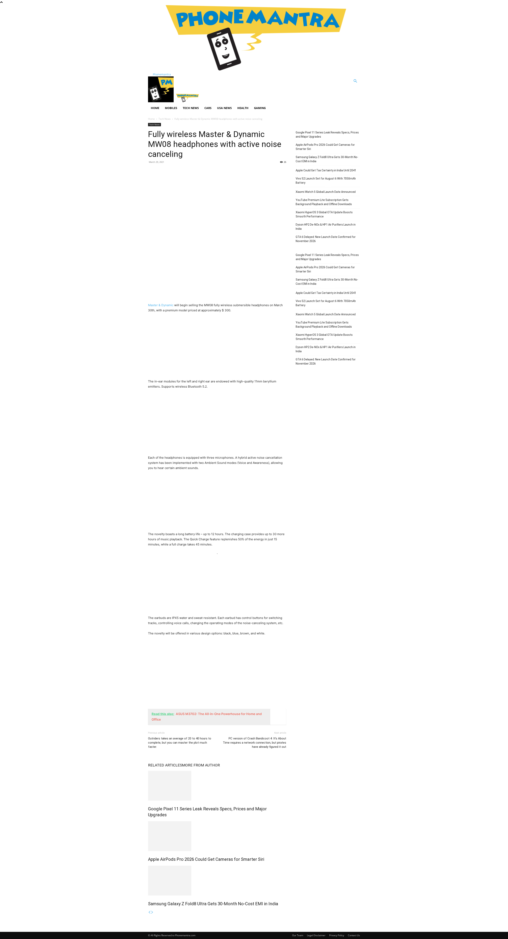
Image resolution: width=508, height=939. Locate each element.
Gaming (260, 108)
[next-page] (152, 912)
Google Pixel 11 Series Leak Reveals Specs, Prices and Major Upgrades (327, 134)
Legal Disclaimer (316, 935)
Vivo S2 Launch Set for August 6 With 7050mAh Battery (326, 180)
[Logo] (161, 101)
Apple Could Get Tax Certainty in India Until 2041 (326, 170)
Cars (208, 108)
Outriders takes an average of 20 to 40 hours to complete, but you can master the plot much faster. (179, 743)
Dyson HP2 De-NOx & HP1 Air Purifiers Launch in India (326, 226)
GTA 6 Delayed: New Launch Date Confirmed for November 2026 (326, 239)
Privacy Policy (336, 935)
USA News (224, 108)
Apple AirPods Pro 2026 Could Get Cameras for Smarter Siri (206, 859)
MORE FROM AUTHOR (201, 765)
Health (242, 108)
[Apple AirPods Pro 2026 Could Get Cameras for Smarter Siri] (217, 836)
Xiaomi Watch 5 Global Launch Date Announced (326, 191)
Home (155, 108)
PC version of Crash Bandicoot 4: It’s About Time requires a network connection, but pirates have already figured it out (254, 743)
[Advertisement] (217, 196)
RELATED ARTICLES (165, 765)
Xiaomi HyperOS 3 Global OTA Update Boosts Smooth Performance (324, 214)
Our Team (297, 935)
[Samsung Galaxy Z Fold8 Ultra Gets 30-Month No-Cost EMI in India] (217, 881)
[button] (355, 81)
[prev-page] (149, 912)
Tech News (191, 108)
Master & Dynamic (160, 305)
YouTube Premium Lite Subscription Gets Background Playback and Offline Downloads (324, 202)
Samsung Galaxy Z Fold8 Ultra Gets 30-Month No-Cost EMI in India (213, 903)
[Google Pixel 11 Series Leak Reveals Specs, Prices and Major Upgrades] (217, 786)
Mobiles (171, 108)
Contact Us (354, 935)
